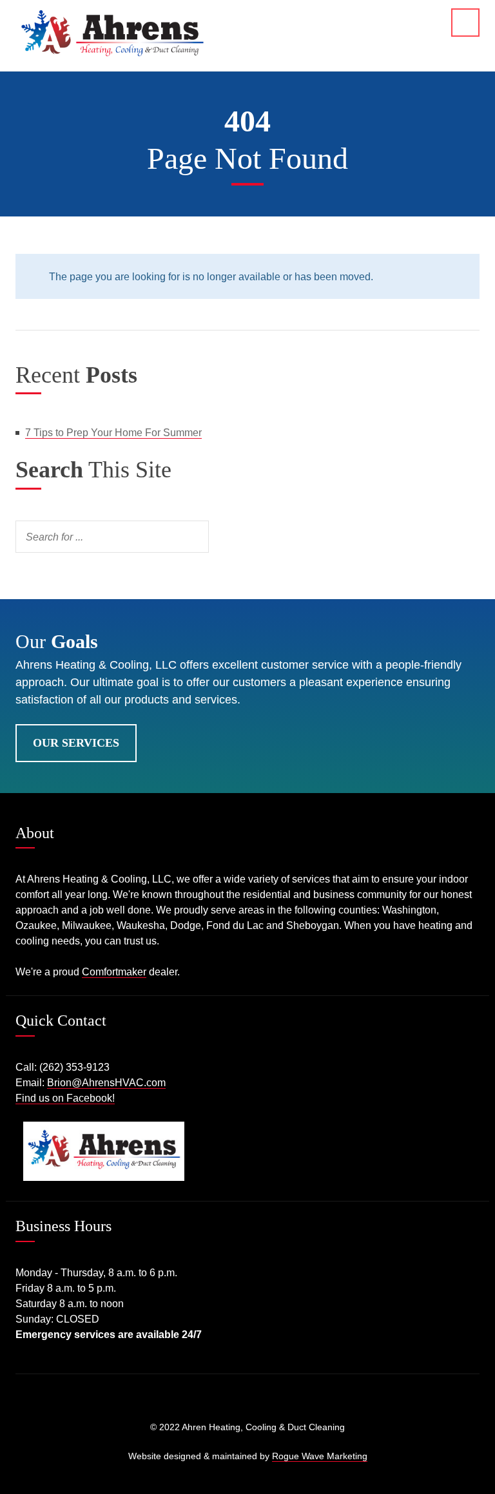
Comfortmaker (114, 971)
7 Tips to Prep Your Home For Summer (113, 432)
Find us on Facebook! (65, 1098)
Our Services (76, 742)
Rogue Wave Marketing (319, 1456)
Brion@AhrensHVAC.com (106, 1082)
